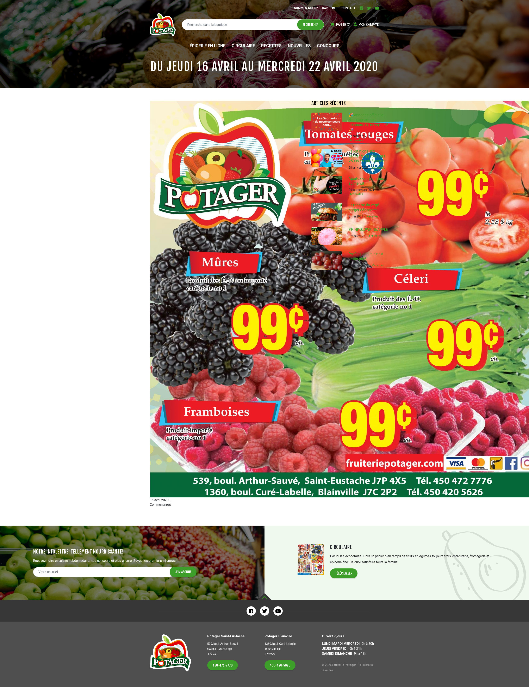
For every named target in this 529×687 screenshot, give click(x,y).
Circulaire (243, 45)
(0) (343, 24)
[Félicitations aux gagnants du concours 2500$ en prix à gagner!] (330, 159)
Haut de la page (264, 596)
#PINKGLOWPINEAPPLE (368, 229)
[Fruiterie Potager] (163, 24)
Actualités (356, 140)
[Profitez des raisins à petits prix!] (330, 260)
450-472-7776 (222, 665)
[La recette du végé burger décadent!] (330, 212)
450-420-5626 (280, 665)
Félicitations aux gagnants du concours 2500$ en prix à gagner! (368, 156)
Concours (328, 45)
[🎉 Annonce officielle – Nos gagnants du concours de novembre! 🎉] (330, 128)
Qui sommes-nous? (303, 8)
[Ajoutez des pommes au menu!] (330, 186)
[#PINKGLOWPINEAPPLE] (330, 236)
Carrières (329, 8)
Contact (349, 8)
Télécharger (343, 573)
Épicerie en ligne (207, 45)
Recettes (271, 45)
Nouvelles (299, 45)
